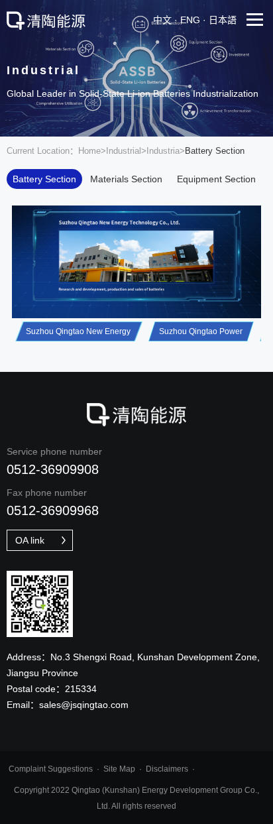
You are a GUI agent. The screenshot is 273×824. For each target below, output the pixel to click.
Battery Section (44, 179)
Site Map (119, 769)
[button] (78, 333)
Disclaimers (167, 769)
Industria (163, 151)
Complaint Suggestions (51, 769)
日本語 (223, 20)
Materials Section (126, 179)
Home (89, 151)
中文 (162, 20)
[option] (136, 262)
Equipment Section (216, 179)
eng (190, 20)
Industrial (123, 151)
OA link (29, 540)
